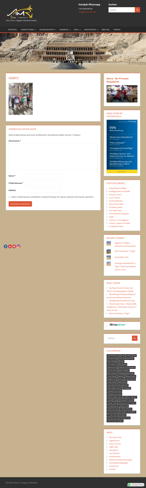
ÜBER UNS (105, 29)
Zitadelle (122, 415)
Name (12, 176)
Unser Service (90, 29)
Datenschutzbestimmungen (120, 459)
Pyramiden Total (121, 257)
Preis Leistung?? (117, 142)
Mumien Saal (111, 379)
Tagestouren (114, 440)
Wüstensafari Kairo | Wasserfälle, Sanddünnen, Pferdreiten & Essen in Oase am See (122, 307)
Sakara (109, 400)
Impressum (114, 466)
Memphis (121, 376)
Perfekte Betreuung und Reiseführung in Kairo (120, 162)
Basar (123, 355)
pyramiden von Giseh (114, 391)
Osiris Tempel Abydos (114, 388)
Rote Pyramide (131, 397)
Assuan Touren (115, 194)
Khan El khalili (112, 370)
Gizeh (122, 361)
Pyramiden (126, 388)
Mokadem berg (130, 376)
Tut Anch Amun (112, 415)
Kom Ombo (130, 373)
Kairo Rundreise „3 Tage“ (119, 313)
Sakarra (116, 400)
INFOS (76, 29)
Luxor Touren (114, 198)
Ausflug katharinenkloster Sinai (122, 300)
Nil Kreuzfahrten (116, 201)
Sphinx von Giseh (113, 409)
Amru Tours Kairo (122, 121)
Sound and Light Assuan (127, 403)
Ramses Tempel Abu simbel (116, 397)
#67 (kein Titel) (115, 437)
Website (12, 190)
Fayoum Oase (111, 358)
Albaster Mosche (113, 355)
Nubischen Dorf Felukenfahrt (117, 385)
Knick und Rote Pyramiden (116, 373)
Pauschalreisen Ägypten (119, 213)
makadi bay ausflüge (117, 188)
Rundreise (64, 29)
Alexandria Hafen (116, 204)
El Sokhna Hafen (116, 207)
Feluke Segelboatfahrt (126, 358)
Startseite (12, 29)
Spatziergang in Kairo (114, 406)
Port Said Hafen (115, 210)
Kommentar (15, 141)
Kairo (125, 364)
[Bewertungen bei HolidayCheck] (132, 122)
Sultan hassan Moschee (115, 412)
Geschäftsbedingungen (118, 463)
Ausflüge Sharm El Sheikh (119, 191)
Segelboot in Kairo (127, 400)
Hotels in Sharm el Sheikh (119, 223)
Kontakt (117, 29)
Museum (120, 379)
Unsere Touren (27, 29)
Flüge (111, 217)
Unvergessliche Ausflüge (121, 148)
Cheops (128, 355)
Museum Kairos (130, 379)
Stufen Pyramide (126, 409)
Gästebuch (113, 450)
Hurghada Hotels (116, 226)
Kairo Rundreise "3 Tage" (125, 251)
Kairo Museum (112, 367)
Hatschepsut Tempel (114, 364)
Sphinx (126, 406)
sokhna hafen (112, 403)
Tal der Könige (131, 412)
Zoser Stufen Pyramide (115, 421)
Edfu (134, 355)
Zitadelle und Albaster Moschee (118, 418)
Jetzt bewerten (122, 171)
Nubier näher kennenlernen (117, 382)
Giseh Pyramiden (113, 361)
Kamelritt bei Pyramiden (126, 367)
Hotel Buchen (114, 456)
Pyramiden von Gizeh (114, 394)
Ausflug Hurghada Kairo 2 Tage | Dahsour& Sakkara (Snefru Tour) (125, 266)
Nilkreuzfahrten (46, 29)
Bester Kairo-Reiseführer (121, 137)
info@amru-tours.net (87, 12)
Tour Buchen (114, 453)
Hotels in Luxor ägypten (119, 220)
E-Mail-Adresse (16, 183)
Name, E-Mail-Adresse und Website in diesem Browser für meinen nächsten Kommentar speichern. (52, 197)
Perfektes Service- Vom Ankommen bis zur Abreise (121, 154)
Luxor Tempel (111, 376)
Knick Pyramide (124, 370)
